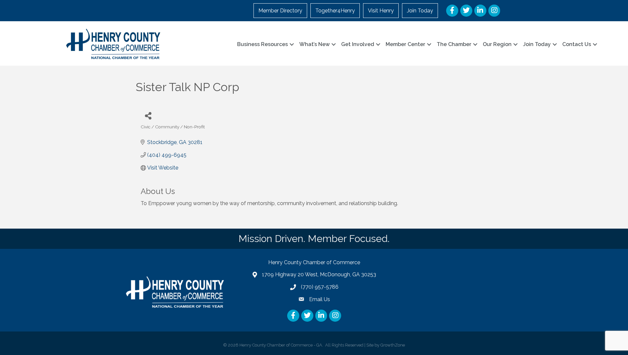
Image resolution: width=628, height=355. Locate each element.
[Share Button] (148, 115)
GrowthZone (392, 345)
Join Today (420, 11)
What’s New (314, 44)
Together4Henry (335, 11)
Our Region (497, 44)
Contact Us (576, 44)
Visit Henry (381, 11)
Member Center (405, 44)
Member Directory (280, 11)
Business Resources (262, 44)
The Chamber (454, 44)
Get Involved (357, 44)
